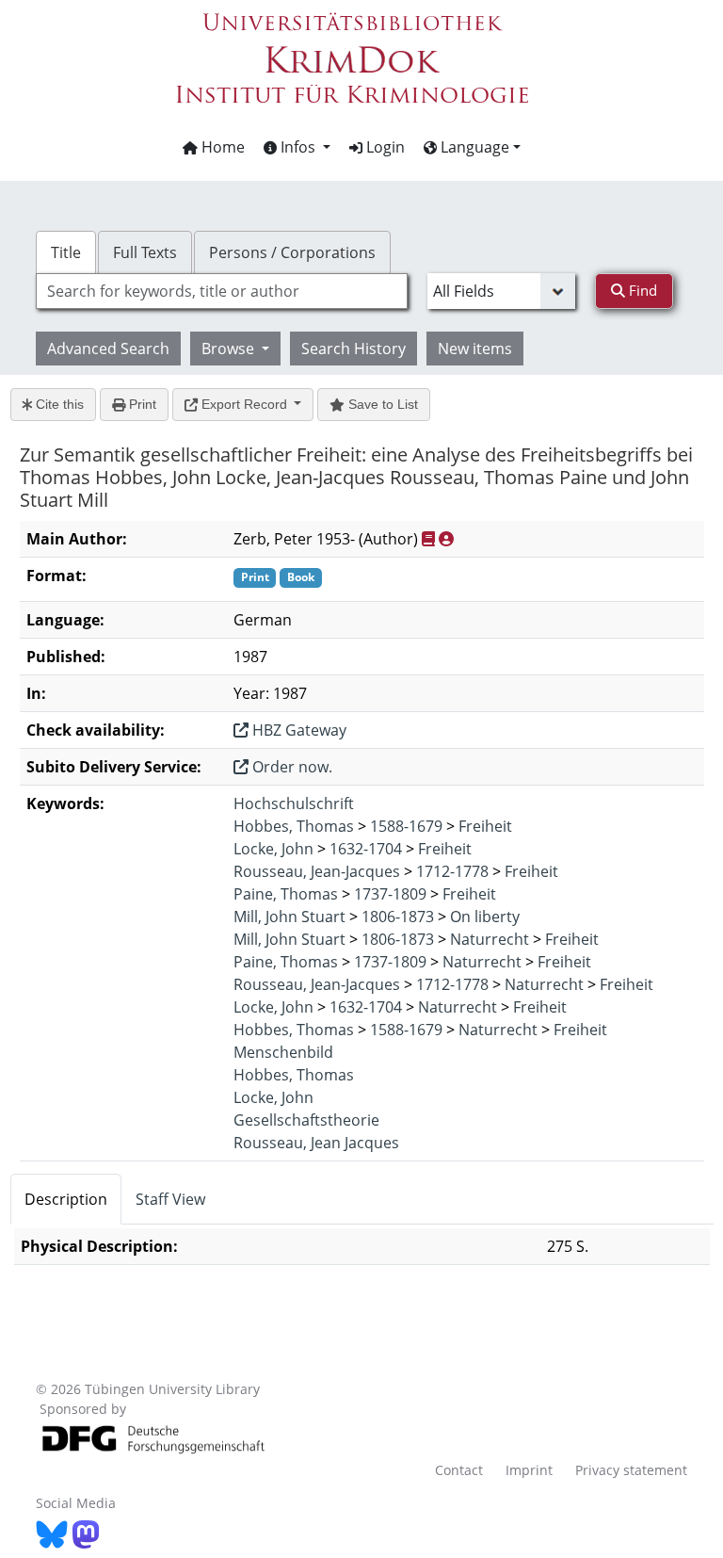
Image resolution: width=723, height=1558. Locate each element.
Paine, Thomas (285, 894)
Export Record (244, 404)
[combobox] (221, 291)
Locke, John (273, 848)
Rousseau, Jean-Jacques (316, 871)
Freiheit (485, 826)
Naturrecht (489, 939)
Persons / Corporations (292, 252)
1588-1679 (406, 826)
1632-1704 (365, 848)
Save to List (381, 404)
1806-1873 (398, 916)
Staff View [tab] (170, 1199)
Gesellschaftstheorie (306, 1120)
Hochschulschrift (293, 803)
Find (641, 290)
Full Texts (145, 252)
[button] (297, 146)
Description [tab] (65, 1199)
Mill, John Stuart (289, 916)
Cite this (58, 404)
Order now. (290, 766)
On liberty (485, 916)
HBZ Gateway (297, 730)
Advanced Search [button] (108, 348)
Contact (459, 1470)
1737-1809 (390, 894)
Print (140, 404)
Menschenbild (283, 1052)
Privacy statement (631, 1470)
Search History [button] (353, 348)
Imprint (529, 1470)
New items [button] (475, 348)
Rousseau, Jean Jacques (316, 1142)
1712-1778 (452, 871)
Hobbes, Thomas (293, 826)
